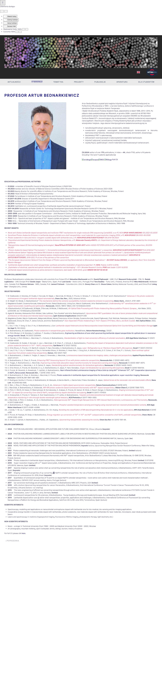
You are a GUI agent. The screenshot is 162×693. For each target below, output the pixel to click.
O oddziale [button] (37, 82)
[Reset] (2, 11)
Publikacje (100, 82)
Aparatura (122, 82)
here (23, 533)
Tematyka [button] (58, 82)
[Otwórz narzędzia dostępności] (2, 2)
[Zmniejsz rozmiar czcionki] (16, 32)
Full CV (115, 160)
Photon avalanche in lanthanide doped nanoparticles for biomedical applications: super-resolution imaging (98, 375)
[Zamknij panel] (6, 11)
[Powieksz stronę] (26, 29)
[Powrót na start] (81, 52)
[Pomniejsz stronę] (23, 29)
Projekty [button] (79, 82)
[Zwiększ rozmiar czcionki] (20, 32)
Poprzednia (13, 541)
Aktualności (14, 82)
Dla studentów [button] (146, 82)
